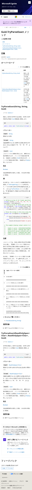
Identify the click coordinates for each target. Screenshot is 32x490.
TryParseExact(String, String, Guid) (11, 46)
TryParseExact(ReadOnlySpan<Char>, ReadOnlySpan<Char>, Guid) (12, 48)
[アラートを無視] (29, 2)
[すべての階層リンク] (2, 27)
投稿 (27, 481)
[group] (17, 126)
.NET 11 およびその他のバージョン (14, 328)
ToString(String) (13, 184)
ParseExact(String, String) (13, 320)
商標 (8, 488)
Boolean (5, 169)
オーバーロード (6, 44)
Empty (27, 160)
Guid (25, 83)
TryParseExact (15, 189)
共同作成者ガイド (11, 434)
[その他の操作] (29, 27)
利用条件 (3, 488)
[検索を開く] (23, 16)
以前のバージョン (13, 481)
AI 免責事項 (4, 481)
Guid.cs (10, 113)
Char (19, 365)
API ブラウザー (13, 27)
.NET (6, 27)
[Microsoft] (16, 17)
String (10, 134)
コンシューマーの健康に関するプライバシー (12, 485)
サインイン (28, 17)
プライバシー (4, 483)
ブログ (21, 481)
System (8, 57)
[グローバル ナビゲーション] (1, 16)
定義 (3, 42)
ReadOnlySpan (13, 365)
